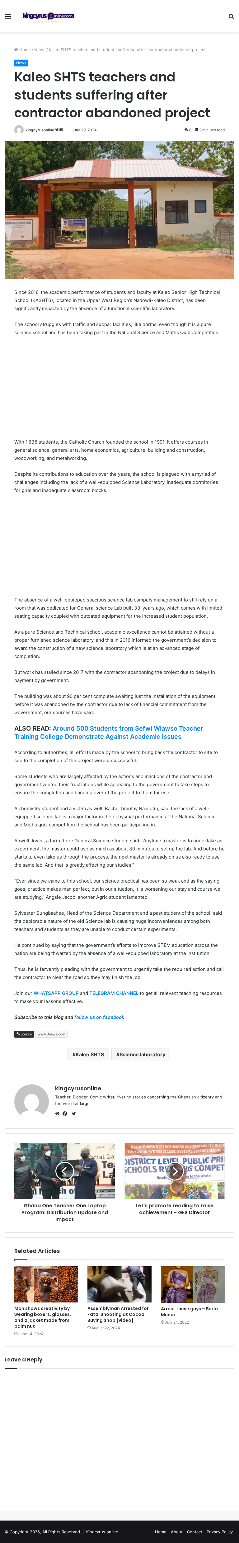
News (39, 49)
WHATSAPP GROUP (56, 993)
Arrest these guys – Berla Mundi (189, 1312)
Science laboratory (142, 1054)
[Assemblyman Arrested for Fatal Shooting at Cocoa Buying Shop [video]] (119, 1284)
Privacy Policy (220, 1531)
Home (24, 49)
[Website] (59, 1113)
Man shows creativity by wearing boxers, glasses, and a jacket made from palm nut (42, 1317)
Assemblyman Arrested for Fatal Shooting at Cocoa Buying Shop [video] (118, 1314)
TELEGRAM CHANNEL (113, 993)
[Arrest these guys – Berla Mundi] (193, 1284)
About (177, 1531)
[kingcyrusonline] (48, 16)
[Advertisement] (119, 388)
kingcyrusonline (40, 130)
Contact (194, 1531)
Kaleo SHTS (90, 1054)
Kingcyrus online (102, 1531)
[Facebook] (66, 1113)
